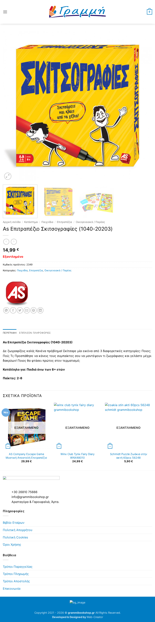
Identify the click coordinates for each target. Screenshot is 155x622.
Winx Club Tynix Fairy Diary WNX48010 (77, 455)
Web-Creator (95, 617)
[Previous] (10, 106)
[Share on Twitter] (20, 310)
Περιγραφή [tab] (9, 332)
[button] (5, 11)
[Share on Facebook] (13, 310)
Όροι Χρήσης (12, 544)
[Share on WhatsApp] (6, 310)
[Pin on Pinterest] (33, 310)
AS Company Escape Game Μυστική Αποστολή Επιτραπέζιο (26, 455)
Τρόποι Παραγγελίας (18, 566)
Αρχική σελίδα (12, 221)
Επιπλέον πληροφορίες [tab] (35, 332)
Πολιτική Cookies (15, 537)
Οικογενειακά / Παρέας (90, 221)
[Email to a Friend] (27, 310)
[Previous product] (14, 242)
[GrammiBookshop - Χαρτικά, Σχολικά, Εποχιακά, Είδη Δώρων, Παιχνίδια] (77, 12)
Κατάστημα (31, 221)
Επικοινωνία (11, 588)
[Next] (144, 106)
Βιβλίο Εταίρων (13, 522)
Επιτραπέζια (64, 221)
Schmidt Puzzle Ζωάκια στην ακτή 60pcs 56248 (128, 455)
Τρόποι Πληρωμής (16, 574)
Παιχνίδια (47, 221)
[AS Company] (17, 293)
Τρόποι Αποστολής (16, 581)
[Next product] (6, 242)
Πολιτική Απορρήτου (17, 530)
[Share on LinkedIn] (40, 310)
